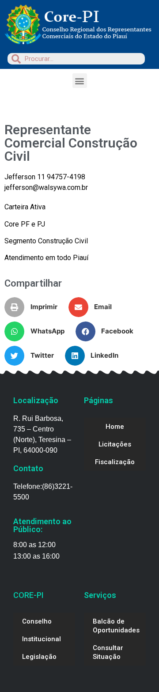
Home (115, 427)
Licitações (114, 444)
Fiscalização (115, 462)
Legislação (39, 657)
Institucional (41, 639)
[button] (79, 80)
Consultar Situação (108, 652)
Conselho (37, 621)
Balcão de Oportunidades (116, 625)
